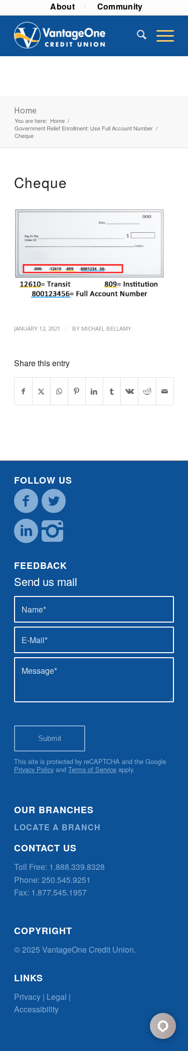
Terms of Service (92, 769)
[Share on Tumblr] (111, 391)
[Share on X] (41, 391)
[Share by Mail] (164, 391)
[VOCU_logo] (78, 36)
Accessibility (36, 1009)
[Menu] (160, 36)
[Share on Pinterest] (76, 391)
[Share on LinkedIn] (94, 391)
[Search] (136, 36)
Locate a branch (57, 827)
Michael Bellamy (106, 328)
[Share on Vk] (129, 391)
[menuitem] (62, 6)
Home (25, 110)
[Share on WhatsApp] (59, 391)
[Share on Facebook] (23, 391)
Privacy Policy (34, 769)
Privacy (27, 996)
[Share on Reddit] (146, 391)
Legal (57, 996)
